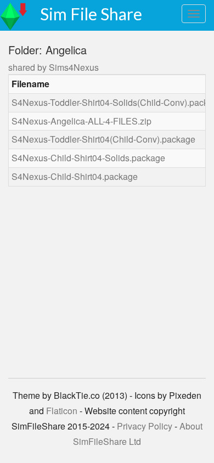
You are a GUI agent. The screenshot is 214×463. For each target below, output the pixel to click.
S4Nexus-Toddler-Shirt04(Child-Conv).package (103, 139)
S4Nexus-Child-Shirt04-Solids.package (88, 157)
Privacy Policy (144, 426)
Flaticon (61, 410)
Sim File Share (91, 14)
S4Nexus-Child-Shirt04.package (75, 176)
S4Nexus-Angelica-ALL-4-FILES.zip (81, 121)
